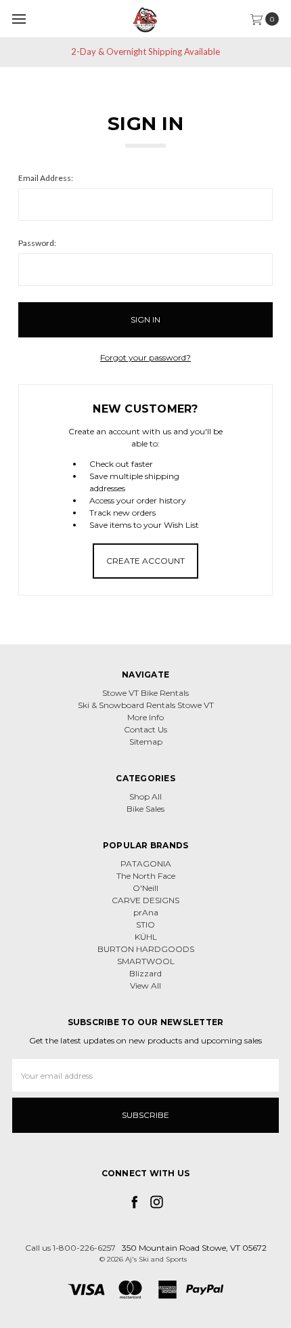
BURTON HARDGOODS (145, 949)
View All (145, 985)
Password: (37, 243)
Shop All (145, 796)
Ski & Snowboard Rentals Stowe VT (146, 705)
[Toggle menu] (18, 18)
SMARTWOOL (146, 961)
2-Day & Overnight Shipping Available (145, 51)
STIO (145, 924)
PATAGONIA (145, 863)
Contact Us (145, 729)
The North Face (145, 876)
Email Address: (45, 178)
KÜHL (146, 937)
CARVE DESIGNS (145, 900)
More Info (145, 717)
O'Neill (145, 888)
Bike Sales (145, 809)
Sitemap (145, 741)
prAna (145, 912)
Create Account (145, 561)
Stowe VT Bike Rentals (145, 693)
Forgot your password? (145, 357)
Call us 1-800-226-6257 (70, 1248)
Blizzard (145, 973)
